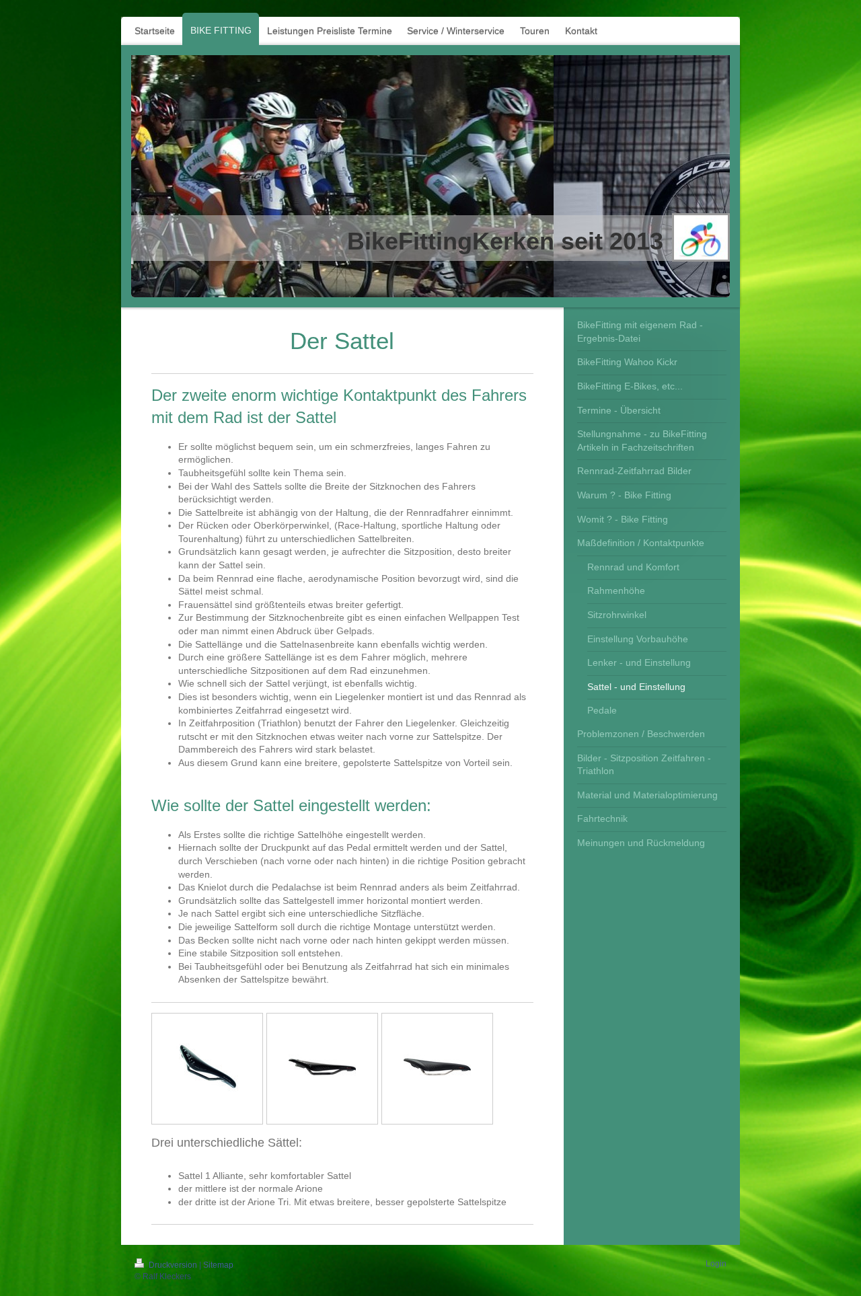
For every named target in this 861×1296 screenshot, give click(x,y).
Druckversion (173, 1265)
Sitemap (218, 1265)
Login (716, 1263)
